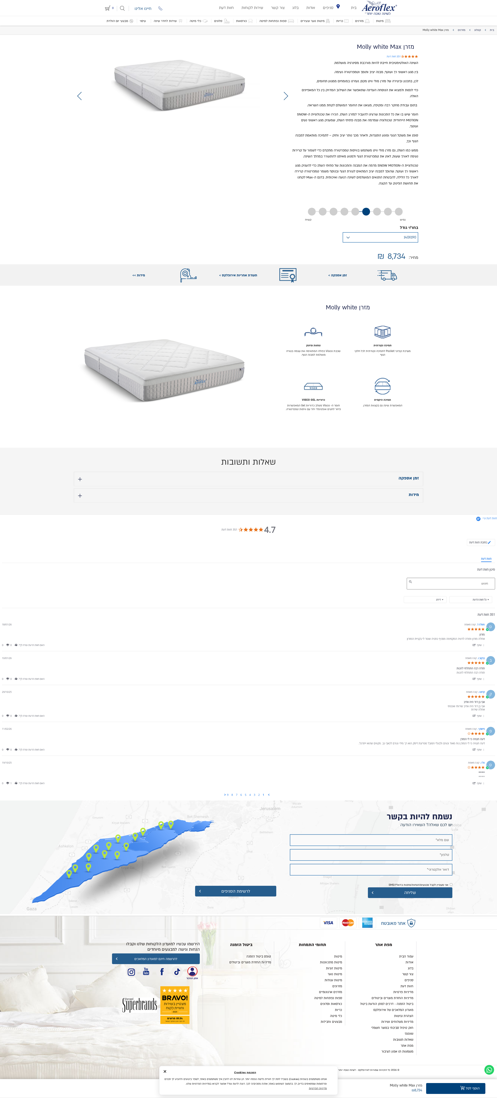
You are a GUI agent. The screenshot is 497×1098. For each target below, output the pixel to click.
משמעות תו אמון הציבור (397, 1051)
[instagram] (131, 972)
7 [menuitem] (236, 795)
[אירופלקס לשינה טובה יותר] (379, 8)
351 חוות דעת (394, 56)
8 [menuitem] (232, 795)
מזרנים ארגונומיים (330, 992)
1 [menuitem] (263, 795)
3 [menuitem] (254, 795)
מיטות (338, 956)
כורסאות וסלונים (331, 1004)
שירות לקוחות (252, 7)
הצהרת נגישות (403, 1016)
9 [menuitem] (228, 795)
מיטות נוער (335, 974)
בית (353, 7)
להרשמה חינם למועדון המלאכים (155, 959)
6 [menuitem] (241, 795)
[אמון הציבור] (139, 1005)
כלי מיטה (336, 1016)
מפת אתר (407, 1046)
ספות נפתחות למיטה (328, 998)
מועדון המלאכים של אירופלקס (393, 1010)
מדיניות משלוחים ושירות (397, 1022)
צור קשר (278, 7)
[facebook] (162, 972)
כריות (338, 1010)
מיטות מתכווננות (331, 962)
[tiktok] (177, 972)
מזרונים (337, 986)
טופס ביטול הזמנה (258, 956)
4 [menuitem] (250, 795)
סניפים (328, 7)
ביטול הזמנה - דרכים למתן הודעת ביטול (386, 1004)
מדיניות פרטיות (403, 992)
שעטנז (409, 1034)
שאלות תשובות (403, 1040)
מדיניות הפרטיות (318, 1088)
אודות (310, 7)
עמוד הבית (406, 956)
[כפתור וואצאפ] (489, 1070)
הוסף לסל (472, 1088)
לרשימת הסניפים (235, 891)
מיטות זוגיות (334, 968)
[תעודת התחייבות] (192, 972)
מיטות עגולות (333, 980)
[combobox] (425, 599)
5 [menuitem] (245, 795)
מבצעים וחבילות (331, 1022)
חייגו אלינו (143, 8)
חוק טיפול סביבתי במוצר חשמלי (392, 1028)
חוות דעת (226, 7)
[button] (478, 645)
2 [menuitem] (259, 795)
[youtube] (147, 972)
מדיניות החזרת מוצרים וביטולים (392, 998)
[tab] (481, 542)
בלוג (295, 7)
